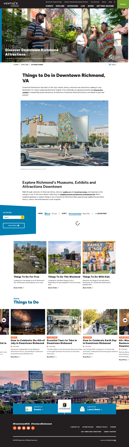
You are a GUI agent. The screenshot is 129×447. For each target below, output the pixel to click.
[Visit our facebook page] (19, 428)
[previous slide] (4, 320)
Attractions (37, 65)
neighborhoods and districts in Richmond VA (77, 194)
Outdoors (72, 6)
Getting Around (105, 6)
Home (16, 65)
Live (83, 6)
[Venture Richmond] (11, 4)
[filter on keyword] (22, 217)
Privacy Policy (102, 427)
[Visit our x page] (33, 428)
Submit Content (110, 431)
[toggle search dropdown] (114, 2)
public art (67, 192)
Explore (60, 6)
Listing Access (88, 427)
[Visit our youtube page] (28, 428)
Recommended (75, 213)
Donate (123, 4)
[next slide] (125, 320)
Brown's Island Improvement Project (76, 2)
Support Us (38, 407)
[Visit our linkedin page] (24, 428)
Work (91, 6)
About (104, 2)
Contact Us (75, 427)
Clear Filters (12, 225)
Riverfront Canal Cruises (54, 2)
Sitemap (113, 427)
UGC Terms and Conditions (91, 431)
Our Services (95, 2)
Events (49, 6)
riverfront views (80, 192)
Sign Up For (91, 407)
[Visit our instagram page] (14, 428)
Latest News (93, 409)
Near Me (86, 214)
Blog (110, 2)
